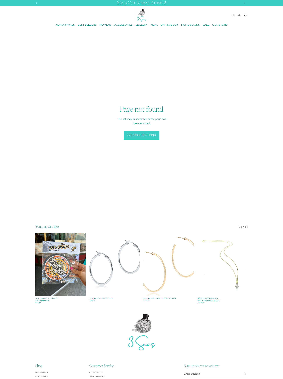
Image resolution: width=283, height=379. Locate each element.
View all (243, 226)
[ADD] (81, 291)
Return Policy (96, 372)
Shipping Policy (97, 376)
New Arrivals (41, 372)
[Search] (233, 15)
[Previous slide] (202, 264)
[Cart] (245, 15)
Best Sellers (41, 376)
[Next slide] (243, 264)
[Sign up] (244, 374)
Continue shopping (141, 135)
